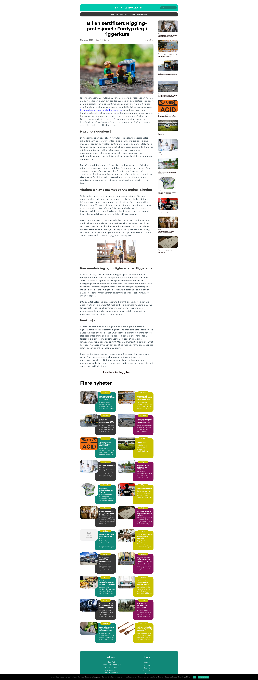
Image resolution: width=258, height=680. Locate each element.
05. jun (143, 554)
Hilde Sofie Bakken (102, 40)
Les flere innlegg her (117, 372)
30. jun (143, 508)
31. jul (105, 439)
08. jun (105, 554)
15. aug (105, 392)
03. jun (143, 577)
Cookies (132, 14)
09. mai (105, 623)
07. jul (143, 462)
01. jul (105, 508)
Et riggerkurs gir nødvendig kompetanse (101, 110)
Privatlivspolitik (203, 677)
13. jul (143, 439)
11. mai (143, 600)
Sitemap (147, 674)
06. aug (143, 392)
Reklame (114, 14)
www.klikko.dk (113, 673)
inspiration (149, 40)
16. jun (105, 531)
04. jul (105, 485)
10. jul (105, 462)
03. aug (143, 415)
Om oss (123, 14)
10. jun (143, 531)
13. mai (105, 600)
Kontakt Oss (142, 14)
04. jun (105, 577)
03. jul (143, 485)
